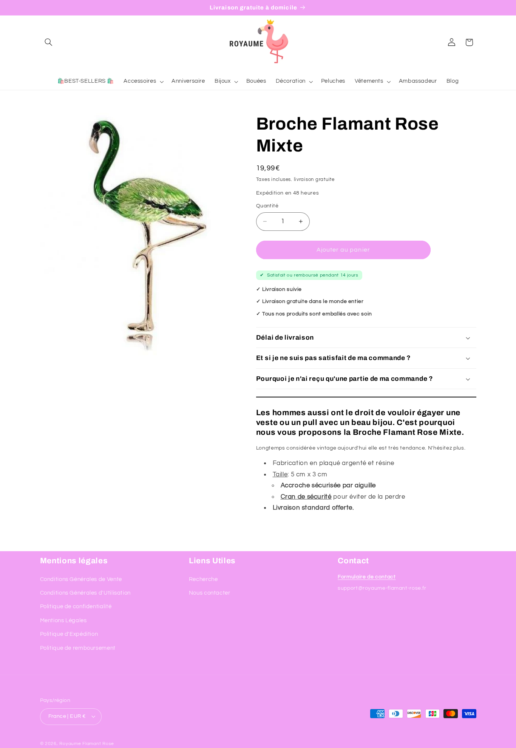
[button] (48, 42)
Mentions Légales (63, 620)
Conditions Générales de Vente (81, 579)
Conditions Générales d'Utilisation (85, 593)
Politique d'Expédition (69, 634)
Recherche (203, 579)
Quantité (267, 206)
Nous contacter (209, 593)
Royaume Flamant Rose (86, 744)
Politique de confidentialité (76, 606)
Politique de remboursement (78, 648)
